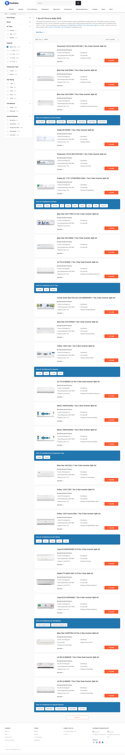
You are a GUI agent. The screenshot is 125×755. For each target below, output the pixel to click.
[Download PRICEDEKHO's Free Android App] (113, 734)
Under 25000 (51, 122)
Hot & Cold (40, 708)
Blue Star (39, 205)
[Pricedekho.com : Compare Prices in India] (13, 3)
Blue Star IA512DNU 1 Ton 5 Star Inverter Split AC (77, 238)
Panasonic (103, 205)
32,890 (111, 109)
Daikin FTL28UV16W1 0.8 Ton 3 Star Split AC (75, 573)
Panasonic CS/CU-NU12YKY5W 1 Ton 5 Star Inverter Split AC (81, 154)
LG (62, 205)
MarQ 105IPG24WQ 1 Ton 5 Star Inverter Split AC (77, 429)
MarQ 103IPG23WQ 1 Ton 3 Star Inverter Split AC (77, 405)
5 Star (66, 541)
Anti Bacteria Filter (61, 708)
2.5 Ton (53, 373)
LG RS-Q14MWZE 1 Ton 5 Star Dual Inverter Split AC (78, 657)
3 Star (52, 541)
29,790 (111, 528)
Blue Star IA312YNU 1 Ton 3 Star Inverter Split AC (77, 94)
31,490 (111, 312)
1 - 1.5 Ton (14, 50)
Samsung (55, 205)
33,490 (111, 612)
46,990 (111, 696)
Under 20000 (40, 122)
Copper (13, 107)
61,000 (111, 252)
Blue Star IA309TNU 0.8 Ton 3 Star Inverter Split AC (78, 633)
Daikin (75, 205)
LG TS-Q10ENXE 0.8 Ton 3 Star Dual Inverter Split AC (78, 381)
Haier (89, 205)
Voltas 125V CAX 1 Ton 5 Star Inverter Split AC (76, 346)
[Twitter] (97, 742)
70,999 (111, 671)
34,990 (111, 60)
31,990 (111, 396)
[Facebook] (94, 742)
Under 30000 (61, 122)
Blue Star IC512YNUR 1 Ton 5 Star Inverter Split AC (77, 322)
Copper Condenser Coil (43, 625)
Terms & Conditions (9, 740)
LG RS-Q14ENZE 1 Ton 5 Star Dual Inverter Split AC (77, 681)
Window (54, 289)
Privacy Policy (8, 737)
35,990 (111, 360)
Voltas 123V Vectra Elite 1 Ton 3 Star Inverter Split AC (79, 513)
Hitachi (82, 205)
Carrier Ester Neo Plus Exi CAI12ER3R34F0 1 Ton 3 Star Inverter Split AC (86, 297)
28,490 (111, 647)
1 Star (38, 541)
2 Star (45, 541)
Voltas (47, 205)
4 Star (59, 541)
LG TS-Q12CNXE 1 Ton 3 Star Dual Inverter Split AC (77, 262)
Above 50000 (102, 122)
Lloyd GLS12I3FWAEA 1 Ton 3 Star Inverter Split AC (78, 597)
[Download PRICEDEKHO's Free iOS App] (99, 733)
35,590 (111, 276)
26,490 (111, 144)
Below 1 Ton (15, 47)
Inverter (39, 457)
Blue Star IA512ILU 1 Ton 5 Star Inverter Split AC (76, 465)
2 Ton (46, 373)
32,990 (111, 84)
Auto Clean (82, 708)
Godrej (68, 205)
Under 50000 (92, 122)
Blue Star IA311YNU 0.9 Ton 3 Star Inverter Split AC (78, 214)
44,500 (111, 168)
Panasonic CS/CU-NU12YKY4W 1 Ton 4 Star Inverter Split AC (81, 46)
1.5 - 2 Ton (14, 54)
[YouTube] (100, 742)
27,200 (111, 588)
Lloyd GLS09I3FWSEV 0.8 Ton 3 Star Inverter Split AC (78, 549)
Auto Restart (50, 708)
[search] (78, 3)
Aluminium (14, 111)
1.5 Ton (39, 373)
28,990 (111, 444)
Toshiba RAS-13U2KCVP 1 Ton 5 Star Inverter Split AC (83, 25)
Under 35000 (71, 122)
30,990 (111, 228)
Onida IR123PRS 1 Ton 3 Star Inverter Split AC (75, 130)
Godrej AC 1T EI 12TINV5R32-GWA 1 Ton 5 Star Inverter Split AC (83, 178)
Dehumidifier (72, 708)
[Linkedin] (102, 742)
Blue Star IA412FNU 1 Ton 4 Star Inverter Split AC (77, 70)
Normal (47, 457)
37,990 (111, 336)
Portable (39, 289)
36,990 (111, 480)
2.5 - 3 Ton (13, 61)
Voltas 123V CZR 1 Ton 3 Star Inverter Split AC (76, 489)
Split (46, 289)
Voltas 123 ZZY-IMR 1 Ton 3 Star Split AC (60, 27)
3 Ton (60, 373)
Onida (95, 205)
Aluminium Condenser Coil (59, 625)
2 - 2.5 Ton (14, 58)
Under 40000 (81, 122)
